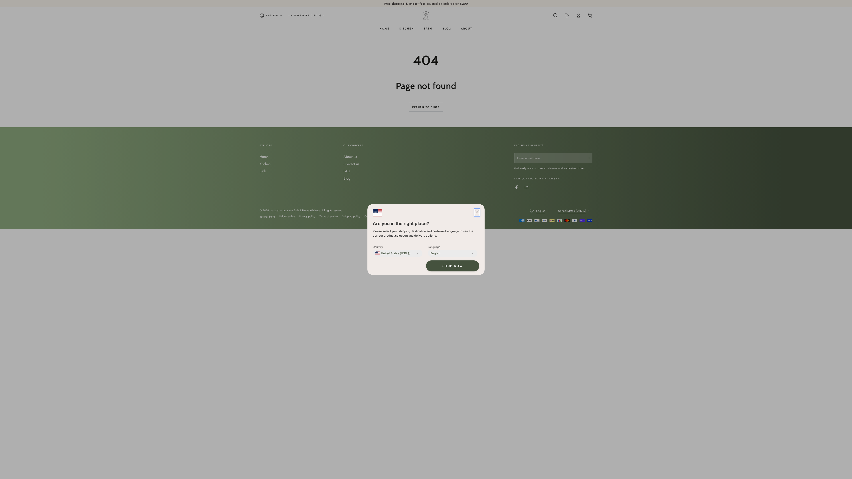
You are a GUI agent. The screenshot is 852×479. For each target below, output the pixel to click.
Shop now (452, 266)
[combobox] (392, 253)
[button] (477, 212)
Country (378, 247)
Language (434, 247)
